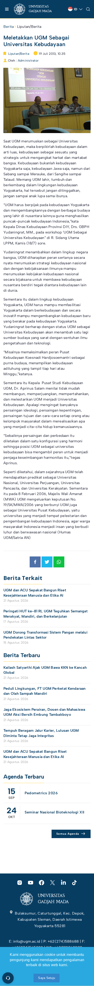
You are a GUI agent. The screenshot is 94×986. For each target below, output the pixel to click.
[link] (37, 9)
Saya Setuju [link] (46, 978)
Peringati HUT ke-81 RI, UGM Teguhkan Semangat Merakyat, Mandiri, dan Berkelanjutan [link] (45, 613)
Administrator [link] (28, 61)
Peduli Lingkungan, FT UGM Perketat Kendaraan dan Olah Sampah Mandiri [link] (44, 691)
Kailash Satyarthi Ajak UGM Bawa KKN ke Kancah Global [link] (45, 670)
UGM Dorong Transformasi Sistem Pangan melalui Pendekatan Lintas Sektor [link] (45, 635)
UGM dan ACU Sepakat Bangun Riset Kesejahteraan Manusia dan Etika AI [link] (34, 592)
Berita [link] (8, 26)
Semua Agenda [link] (67, 833)
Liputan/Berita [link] (29, 26)
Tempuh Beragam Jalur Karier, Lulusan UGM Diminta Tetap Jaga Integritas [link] (41, 733)
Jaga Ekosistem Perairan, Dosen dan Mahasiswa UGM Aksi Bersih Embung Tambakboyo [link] (44, 712)
